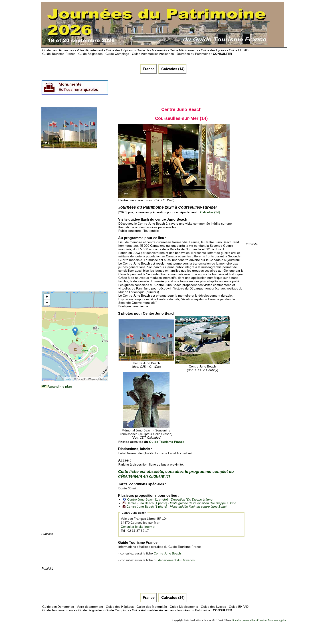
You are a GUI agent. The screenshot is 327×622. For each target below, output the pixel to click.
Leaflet (68, 379)
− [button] (47, 302)
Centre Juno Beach (167, 553)
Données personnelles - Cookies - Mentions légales (259, 620)
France (148, 69)
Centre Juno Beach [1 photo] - (169, 499)
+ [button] (47, 296)
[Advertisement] (190, 89)
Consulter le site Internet (138, 526)
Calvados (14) (172, 69)
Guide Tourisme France (166, 441)
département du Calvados (176, 560)
